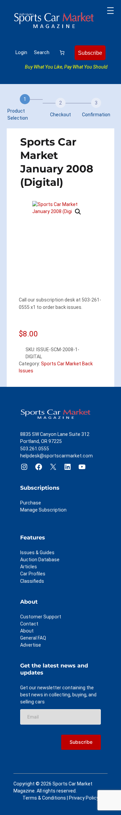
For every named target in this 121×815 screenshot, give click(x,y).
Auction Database (39, 559)
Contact (29, 623)
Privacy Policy (84, 798)
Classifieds (32, 581)
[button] (78, 212)
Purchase (30, 502)
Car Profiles (32, 573)
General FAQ (33, 638)
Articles (28, 566)
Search (41, 52)
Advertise (30, 645)
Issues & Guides (37, 552)
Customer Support (40, 616)
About (27, 631)
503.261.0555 (34, 448)
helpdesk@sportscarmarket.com (56, 455)
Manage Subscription (43, 510)
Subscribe (90, 53)
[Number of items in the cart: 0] (62, 52)
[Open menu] (110, 10)
